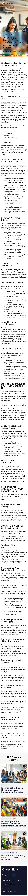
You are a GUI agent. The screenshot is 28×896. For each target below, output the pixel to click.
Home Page (6, 880)
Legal (19, 891)
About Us (5, 891)
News (13, 880)
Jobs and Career (8, 34)
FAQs (19, 880)
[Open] (24, 3)
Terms (14, 891)
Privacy (10, 891)
